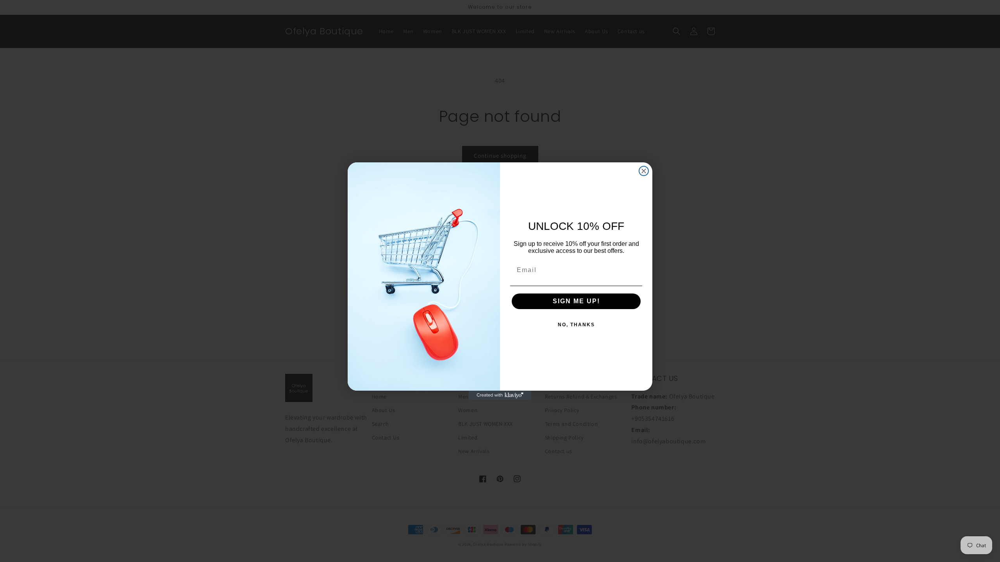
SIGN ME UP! (576, 301)
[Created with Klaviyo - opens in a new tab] (500, 395)
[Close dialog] (643, 171)
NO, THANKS (576, 324)
